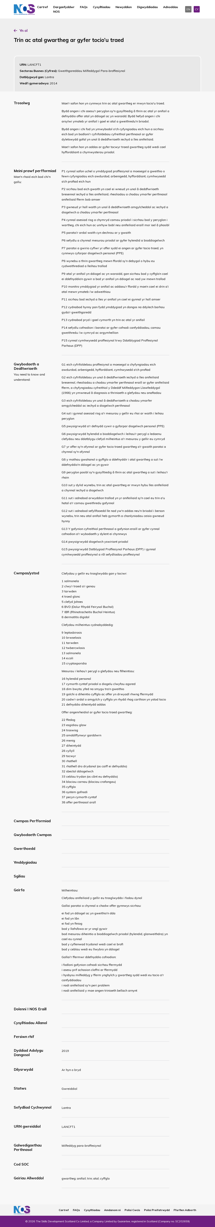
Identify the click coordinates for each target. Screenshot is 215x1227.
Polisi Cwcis (132, 1210)
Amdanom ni (112, 1210)
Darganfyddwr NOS (64, 9)
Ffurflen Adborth (185, 1210)
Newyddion (124, 7)
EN (188, 9)
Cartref (42, 7)
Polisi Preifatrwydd (157, 1210)
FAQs (84, 7)
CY (196, 9)
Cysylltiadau (101, 7)
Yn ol (24, 30)
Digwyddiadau (147, 7)
